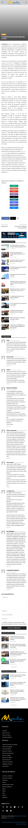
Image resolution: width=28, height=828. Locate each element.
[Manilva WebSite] (14, 2)
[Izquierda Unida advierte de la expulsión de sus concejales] (5, 312)
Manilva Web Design (20, 816)
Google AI (14, 191)
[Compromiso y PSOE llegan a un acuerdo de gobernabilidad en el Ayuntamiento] (5, 327)
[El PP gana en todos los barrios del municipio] (5, 276)
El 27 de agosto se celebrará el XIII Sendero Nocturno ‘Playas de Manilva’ (17, 684)
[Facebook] (3, 807)
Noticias (3, 249)
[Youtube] (7, 811)
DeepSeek (14, 202)
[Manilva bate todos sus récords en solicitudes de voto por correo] (5, 291)
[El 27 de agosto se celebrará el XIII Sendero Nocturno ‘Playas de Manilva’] (5, 684)
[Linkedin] (11, 807)
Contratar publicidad (21, 824)
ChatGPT (14, 185)
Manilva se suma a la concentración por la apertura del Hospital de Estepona (18, 661)
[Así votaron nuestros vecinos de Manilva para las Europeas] (5, 262)
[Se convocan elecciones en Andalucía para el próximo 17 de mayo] (5, 254)
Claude (14, 188)
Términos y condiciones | (20, 822)
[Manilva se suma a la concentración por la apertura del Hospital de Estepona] (5, 661)
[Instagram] (7, 807)
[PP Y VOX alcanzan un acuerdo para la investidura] (5, 305)
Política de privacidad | (8, 822)
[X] (22, 807)
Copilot (14, 204)
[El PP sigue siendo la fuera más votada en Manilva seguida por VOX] (5, 247)
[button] (3, 659)
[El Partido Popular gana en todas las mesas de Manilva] (5, 269)
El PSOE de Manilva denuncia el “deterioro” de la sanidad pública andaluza (17, 638)
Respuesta (8, 352)
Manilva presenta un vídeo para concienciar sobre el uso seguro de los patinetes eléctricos (18, 699)
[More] (17, 218)
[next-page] (5, 332)
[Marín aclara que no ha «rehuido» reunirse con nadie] (5, 319)
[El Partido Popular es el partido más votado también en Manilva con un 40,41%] (5, 283)
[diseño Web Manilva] (14, 235)
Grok (14, 196)
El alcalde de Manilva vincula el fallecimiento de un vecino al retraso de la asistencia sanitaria (18, 653)
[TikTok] (18, 807)
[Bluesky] (11, 811)
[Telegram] (14, 807)
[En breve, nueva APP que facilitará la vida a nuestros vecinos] (5, 677)
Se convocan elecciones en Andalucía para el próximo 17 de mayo (17, 254)
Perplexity (14, 199)
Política (3, 34)
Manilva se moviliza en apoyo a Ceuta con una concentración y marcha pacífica (17, 691)
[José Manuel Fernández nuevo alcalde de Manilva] (5, 298)
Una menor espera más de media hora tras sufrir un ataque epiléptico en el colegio (18, 646)
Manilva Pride (4, 226)
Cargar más (13, 667)
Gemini (14, 194)
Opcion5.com (10, 818)
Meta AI (14, 207)
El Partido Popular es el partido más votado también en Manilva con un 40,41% (18, 283)
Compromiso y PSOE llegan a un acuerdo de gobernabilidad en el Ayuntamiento (17, 326)
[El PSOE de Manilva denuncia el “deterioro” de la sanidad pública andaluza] (5, 638)
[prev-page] (2, 332)
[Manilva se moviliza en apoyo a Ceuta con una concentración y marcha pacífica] (5, 692)
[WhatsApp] (3, 811)
